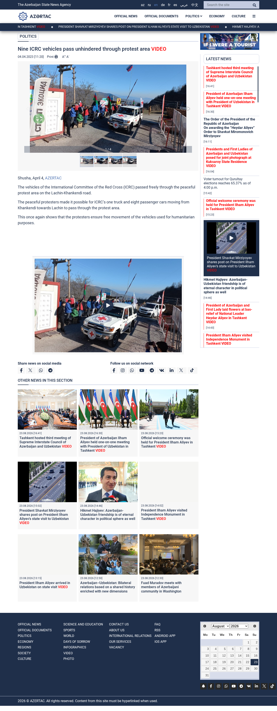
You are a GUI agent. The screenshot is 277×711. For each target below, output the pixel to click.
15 (247, 655)
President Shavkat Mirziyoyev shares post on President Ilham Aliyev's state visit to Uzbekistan (114, 26)
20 (232, 662)
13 (232, 655)
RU (149, 5)
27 (232, 668)
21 (240, 662)
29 (247, 668)
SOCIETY (24, 653)
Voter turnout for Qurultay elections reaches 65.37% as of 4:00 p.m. (227, 183)
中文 (194, 5)
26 (224, 668)
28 (240, 668)
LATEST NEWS (218, 59)
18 (215, 662)
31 (207, 675)
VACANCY (116, 647)
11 (215, 655)
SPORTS (69, 630)
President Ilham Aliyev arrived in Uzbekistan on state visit (44, 585)
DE (163, 5)
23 (256, 662)
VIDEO (68, 653)
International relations (130, 636)
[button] (108, 109)
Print (51, 57)
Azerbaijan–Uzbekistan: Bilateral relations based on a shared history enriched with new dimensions (107, 587)
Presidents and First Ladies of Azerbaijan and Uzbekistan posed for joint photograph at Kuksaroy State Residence (229, 157)
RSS (157, 630)
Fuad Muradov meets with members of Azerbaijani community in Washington (161, 587)
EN (156, 5)
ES (175, 5)
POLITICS (192, 16)
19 (224, 662)
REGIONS (24, 647)
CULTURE (238, 16)
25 (215, 668)
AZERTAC (53, 178)
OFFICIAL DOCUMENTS (161, 16)
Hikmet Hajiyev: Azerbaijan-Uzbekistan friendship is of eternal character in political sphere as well (107, 514)
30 (256, 668)
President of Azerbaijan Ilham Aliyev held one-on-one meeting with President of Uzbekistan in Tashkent (105, 444)
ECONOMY (217, 16)
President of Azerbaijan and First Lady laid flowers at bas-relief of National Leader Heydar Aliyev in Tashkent (229, 313)
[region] (231, 206)
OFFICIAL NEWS (125, 16)
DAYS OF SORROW (76, 642)
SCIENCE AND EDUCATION (83, 624)
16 (256, 655)
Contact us (119, 624)
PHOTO (68, 659)
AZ (143, 5)
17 (207, 662)
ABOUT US (116, 630)
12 (224, 655)
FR (169, 5)
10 (207, 655)
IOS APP (160, 642)
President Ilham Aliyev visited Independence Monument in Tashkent (164, 514)
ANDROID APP (165, 636)
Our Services (120, 642)
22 (247, 662)
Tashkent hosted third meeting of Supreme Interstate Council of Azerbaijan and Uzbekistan (45, 442)
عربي (184, 5)
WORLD (68, 636)
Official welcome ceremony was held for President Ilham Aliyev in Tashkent (167, 442)
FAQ (157, 624)
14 (240, 655)
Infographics (74, 647)
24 (207, 668)
